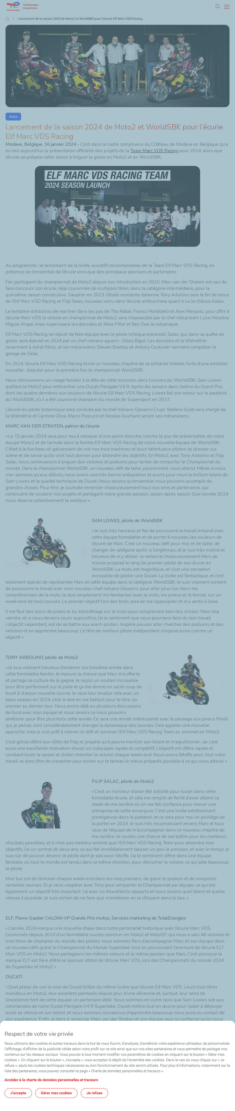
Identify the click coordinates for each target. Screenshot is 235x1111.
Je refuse (94, 1093)
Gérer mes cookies (56, 1093)
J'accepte (18, 1093)
